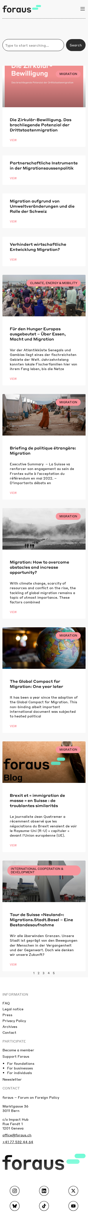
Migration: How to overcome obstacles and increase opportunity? (39, 567)
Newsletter (12, 1079)
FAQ (6, 1003)
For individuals (19, 1072)
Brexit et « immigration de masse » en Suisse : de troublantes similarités (37, 800)
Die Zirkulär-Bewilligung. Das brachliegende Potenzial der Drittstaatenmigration (40, 124)
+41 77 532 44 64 (17, 1142)
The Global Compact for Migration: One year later (36, 684)
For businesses (20, 1068)
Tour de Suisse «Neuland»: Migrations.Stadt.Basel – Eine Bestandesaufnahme (41, 919)
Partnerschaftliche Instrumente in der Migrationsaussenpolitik (44, 165)
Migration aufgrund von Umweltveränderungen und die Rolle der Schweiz (42, 206)
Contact (9, 1032)
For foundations (20, 1063)
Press (7, 1015)
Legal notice (12, 1009)
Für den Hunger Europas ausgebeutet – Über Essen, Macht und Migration (38, 333)
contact (11, 1088)
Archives (9, 1026)
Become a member (18, 1050)
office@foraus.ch (17, 1135)
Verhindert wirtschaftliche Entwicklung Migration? (38, 247)
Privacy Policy (14, 1020)
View (13, 140)
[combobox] (33, 45)
